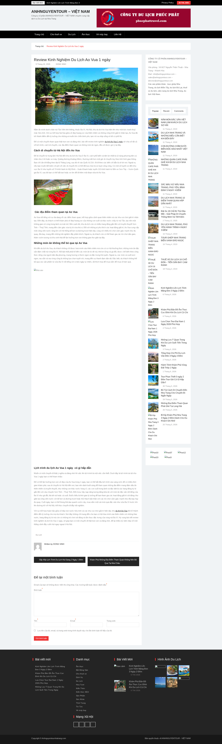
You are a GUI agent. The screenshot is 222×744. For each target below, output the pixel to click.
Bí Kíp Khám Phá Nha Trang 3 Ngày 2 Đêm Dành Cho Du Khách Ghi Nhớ (174, 418)
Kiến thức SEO (82, 692)
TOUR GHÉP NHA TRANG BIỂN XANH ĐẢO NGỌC (173, 239)
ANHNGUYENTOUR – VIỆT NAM (60, 11)
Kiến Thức (80, 688)
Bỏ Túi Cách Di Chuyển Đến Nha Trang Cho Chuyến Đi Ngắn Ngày (174, 393)
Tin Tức (79, 707)
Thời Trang (81, 703)
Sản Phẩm (80, 696)
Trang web (111, 621)
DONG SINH (61, 64)
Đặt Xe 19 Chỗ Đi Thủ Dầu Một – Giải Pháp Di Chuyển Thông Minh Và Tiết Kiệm (173, 214)
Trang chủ (39, 34)
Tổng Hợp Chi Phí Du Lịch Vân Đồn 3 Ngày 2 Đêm (173, 354)
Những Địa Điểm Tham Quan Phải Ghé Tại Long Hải (174, 404)
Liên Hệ (117, 34)
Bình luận (38, 590)
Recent (166, 111)
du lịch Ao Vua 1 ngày (114, 142)
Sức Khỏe (80, 699)
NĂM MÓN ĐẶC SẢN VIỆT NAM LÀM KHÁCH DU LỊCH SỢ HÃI (174, 122)
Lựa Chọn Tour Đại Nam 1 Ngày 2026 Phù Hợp (173, 322)
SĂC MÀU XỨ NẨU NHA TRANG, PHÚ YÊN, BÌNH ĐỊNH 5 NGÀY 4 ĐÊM (173, 187)
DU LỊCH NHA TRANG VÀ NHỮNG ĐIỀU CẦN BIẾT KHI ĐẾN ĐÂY (173, 136)
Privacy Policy (168, 3)
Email (72, 621)
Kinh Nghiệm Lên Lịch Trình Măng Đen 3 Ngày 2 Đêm (173, 289)
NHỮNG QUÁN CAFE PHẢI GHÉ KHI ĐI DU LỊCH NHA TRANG (174, 162)
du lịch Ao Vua (121, 511)
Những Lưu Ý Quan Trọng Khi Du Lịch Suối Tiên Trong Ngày (174, 343)
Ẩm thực (86, 34)
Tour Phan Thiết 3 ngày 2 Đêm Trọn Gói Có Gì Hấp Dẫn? (172, 380)
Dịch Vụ (79, 677)
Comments (179, 111)
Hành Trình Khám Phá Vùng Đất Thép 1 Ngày (174, 366)
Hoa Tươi (80, 685)
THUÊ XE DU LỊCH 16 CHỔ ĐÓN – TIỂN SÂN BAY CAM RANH (174, 262)
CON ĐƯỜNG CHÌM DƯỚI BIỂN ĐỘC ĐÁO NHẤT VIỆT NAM (174, 149)
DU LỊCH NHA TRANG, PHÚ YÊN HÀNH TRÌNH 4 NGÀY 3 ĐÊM (174, 227)
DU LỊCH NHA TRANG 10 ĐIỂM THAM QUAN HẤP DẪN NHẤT (173, 201)
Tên (35, 621)
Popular (155, 111)
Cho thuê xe (56, 34)
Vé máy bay (102, 34)
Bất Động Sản (82, 670)
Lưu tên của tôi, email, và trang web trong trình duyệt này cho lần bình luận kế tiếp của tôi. (74, 630)
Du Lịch (71, 34)
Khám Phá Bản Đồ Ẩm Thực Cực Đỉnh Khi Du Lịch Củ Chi (174, 311)
